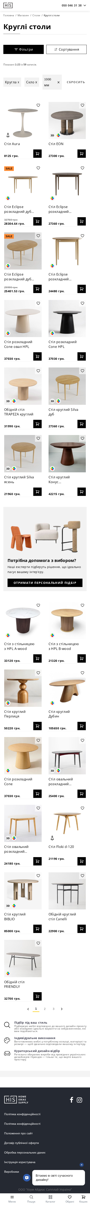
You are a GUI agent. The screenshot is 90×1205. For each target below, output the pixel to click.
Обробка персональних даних (24, 1152)
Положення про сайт (18, 1133)
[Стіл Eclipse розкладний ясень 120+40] (67, 183)
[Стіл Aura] (23, 120)
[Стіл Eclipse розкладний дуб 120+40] (23, 183)
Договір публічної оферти (21, 1143)
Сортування (69, 49)
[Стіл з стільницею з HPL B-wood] (67, 620)
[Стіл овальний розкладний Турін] (23, 823)
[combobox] (72, 5)
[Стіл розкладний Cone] (23, 755)
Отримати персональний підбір (45, 583)
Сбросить (76, 82)
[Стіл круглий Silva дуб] (67, 386)
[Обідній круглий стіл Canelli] (67, 891)
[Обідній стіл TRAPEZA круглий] (23, 386)
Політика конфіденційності (22, 1114)
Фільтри (26, 49)
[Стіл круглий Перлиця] (23, 688)
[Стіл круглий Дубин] (67, 688)
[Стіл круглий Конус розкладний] (67, 453)
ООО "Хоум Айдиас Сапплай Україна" (45, 1189)
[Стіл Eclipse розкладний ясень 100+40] (67, 251)
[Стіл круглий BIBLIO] (23, 891)
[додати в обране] (38, 105)
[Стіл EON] (67, 120)
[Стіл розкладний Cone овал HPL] (23, 318)
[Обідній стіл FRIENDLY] (23, 958)
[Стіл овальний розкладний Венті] (67, 755)
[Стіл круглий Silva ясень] (23, 453)
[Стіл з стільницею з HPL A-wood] (23, 620)
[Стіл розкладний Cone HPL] (67, 318)
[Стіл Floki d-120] (67, 823)
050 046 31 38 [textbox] (72, 5)
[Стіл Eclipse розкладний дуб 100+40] (23, 251)
